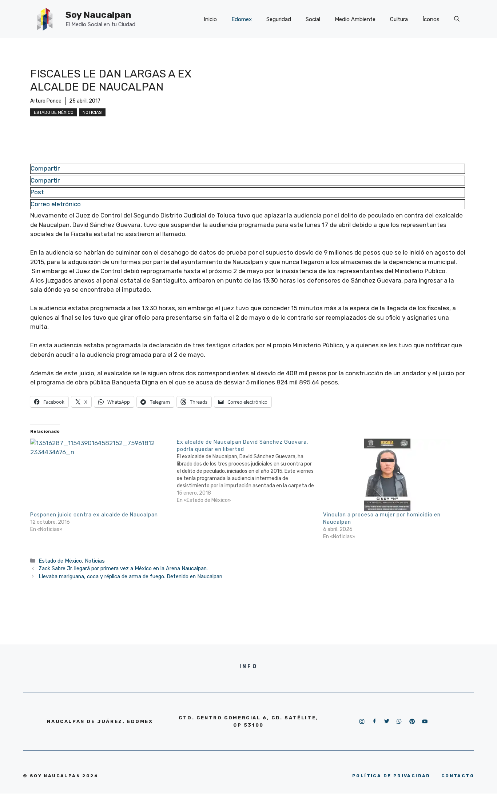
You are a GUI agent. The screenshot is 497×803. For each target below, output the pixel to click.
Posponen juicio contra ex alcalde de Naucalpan (94, 515)
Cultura (399, 19)
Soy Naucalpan (98, 14)
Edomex (241, 19)
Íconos (431, 19)
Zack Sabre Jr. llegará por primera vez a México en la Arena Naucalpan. (123, 568)
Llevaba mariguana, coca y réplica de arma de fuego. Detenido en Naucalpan (130, 576)
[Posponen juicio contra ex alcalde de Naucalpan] (100, 475)
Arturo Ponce (45, 101)
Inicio (210, 19)
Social (313, 19)
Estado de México (53, 112)
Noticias (92, 112)
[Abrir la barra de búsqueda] (457, 19)
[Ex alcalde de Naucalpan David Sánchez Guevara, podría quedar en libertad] (250, 471)
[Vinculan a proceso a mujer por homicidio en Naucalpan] (392, 475)
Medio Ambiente (355, 19)
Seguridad (278, 19)
